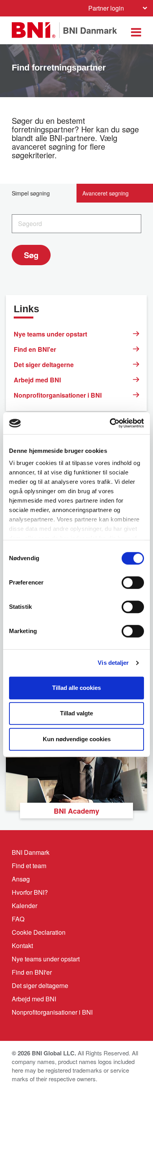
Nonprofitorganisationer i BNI (58, 395)
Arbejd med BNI (37, 379)
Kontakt (22, 945)
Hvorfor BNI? (30, 892)
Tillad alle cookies (76, 687)
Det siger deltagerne (44, 364)
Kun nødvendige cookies (77, 739)
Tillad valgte (76, 713)
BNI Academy (76, 811)
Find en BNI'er (35, 349)
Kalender (24, 905)
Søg (31, 255)
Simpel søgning (31, 193)
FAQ (18, 918)
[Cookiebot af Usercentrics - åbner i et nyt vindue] (110, 423)
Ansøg (21, 878)
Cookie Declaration (39, 932)
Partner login (106, 8)
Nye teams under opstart (50, 333)
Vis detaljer (113, 662)
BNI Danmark (30, 852)
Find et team (29, 865)
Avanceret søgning (105, 193)
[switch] (133, 582)
